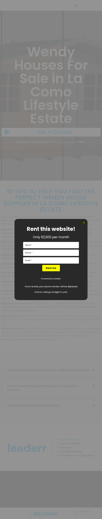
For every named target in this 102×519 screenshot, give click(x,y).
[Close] (84, 223)
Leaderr (57, 278)
